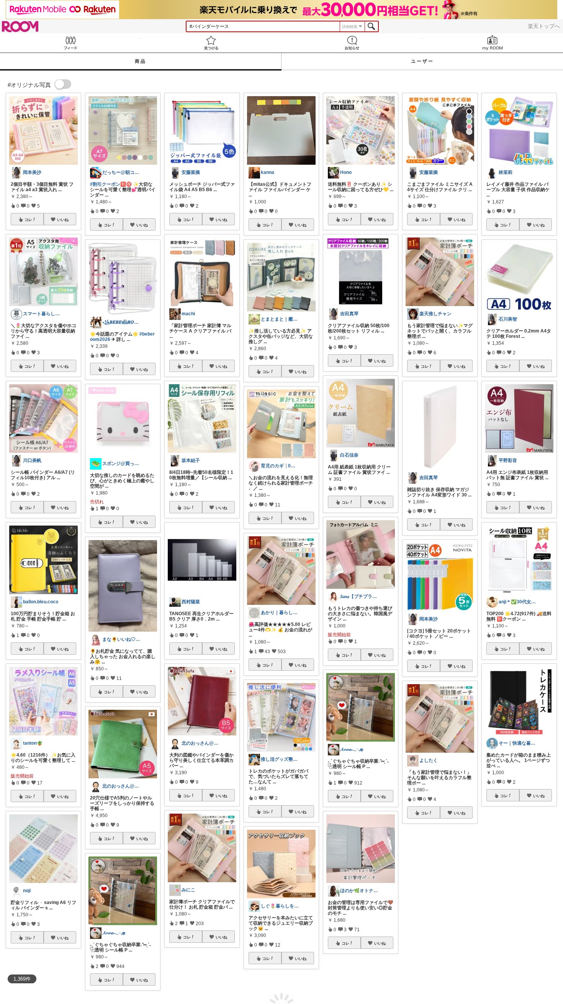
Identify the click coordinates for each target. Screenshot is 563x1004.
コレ (28, 219)
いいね (63, 219)
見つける (211, 42)
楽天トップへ (544, 26)
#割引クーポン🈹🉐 (111, 184)
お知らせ (352, 42)
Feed (70, 42)
